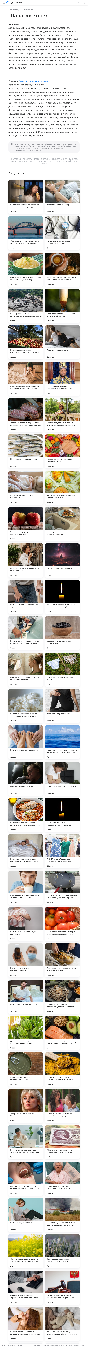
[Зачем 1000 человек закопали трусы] (62, 670)
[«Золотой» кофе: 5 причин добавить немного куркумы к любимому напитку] (62, 1069)
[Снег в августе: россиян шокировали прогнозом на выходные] (62, 1251)
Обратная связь (74, 1345)
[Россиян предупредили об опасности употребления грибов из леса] (62, 997)
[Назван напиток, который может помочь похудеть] (25, 560)
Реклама (19, 1345)
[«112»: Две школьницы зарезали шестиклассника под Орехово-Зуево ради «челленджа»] (62, 597)
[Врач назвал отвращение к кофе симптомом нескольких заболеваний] (25, 888)
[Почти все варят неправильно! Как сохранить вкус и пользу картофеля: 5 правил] (25, 270)
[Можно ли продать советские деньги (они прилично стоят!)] (62, 1142)
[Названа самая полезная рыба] (25, 451)
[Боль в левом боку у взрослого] (25, 997)
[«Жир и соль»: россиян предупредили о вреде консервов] (25, 1069)
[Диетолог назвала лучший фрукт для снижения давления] (25, 1033)
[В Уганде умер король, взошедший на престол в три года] (62, 379)
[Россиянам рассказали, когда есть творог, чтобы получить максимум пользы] (25, 706)
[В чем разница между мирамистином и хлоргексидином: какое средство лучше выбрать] (25, 960)
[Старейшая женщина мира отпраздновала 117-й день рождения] (62, 1179)
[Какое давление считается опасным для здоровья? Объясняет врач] (62, 233)
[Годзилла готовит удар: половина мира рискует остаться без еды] (62, 742)
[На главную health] (15, 2)
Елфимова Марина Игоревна (33, 81)
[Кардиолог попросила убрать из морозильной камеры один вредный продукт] (25, 197)
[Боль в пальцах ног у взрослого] (25, 742)
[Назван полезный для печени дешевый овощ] (62, 451)
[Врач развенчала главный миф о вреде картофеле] (62, 960)
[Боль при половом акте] (62, 342)
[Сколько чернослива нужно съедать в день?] (62, 633)
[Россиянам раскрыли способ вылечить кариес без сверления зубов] (25, 1179)
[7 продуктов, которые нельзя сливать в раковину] (62, 524)
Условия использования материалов (54, 1345)
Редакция (37, 1345)
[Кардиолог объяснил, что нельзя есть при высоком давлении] (62, 270)
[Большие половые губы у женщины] (62, 197)
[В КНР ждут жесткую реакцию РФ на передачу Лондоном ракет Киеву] (62, 888)
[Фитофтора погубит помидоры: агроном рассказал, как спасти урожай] (62, 924)
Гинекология (28, 10)
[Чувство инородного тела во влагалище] (25, 488)
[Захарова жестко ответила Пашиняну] (25, 1106)
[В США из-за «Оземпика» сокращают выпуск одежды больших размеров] (62, 851)
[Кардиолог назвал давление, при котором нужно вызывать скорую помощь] (25, 633)
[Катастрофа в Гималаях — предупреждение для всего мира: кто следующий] (25, 306)
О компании (11, 1345)
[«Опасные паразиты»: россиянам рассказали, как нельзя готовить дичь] (25, 415)
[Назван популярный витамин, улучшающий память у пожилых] (62, 415)
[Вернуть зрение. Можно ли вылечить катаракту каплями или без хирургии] (25, 1324)
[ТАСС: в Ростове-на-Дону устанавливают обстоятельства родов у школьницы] (62, 1324)
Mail (3, 1345)
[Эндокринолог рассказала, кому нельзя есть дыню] (62, 488)
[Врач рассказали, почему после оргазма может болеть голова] (25, 379)
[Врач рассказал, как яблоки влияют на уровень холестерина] (25, 342)
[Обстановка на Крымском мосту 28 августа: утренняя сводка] (25, 233)
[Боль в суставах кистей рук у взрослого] (25, 924)
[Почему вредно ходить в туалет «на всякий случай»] (25, 670)
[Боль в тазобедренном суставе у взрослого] (25, 597)
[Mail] (7, 2)
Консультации (15, 10)
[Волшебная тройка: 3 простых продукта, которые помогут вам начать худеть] (25, 815)
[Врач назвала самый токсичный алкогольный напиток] (62, 306)
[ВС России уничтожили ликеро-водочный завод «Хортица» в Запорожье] (62, 1215)
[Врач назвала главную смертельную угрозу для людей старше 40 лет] (62, 1033)
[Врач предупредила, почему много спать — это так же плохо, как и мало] (25, 851)
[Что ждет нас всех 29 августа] (62, 560)
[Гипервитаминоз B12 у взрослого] (25, 779)
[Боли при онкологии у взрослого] (62, 779)
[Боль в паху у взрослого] (25, 1215)
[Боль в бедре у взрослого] (62, 706)
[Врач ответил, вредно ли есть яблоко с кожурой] (25, 524)
